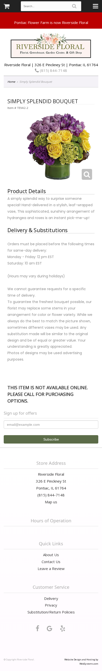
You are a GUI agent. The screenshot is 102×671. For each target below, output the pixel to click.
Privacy (51, 605)
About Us (51, 554)
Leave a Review (51, 568)
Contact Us (51, 561)
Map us (51, 501)
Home (11, 81)
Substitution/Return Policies (51, 612)
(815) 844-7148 (53, 70)
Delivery (51, 598)
